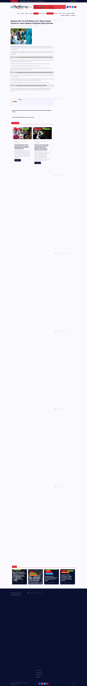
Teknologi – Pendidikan (65, 16)
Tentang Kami (39, 671)
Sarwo (14, 27)
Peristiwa (36, 14)
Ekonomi (56, 14)
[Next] (74, 568)
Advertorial (73, 16)
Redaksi (22, 14)
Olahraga (16, 573)
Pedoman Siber (39, 673)
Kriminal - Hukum (38, 130)
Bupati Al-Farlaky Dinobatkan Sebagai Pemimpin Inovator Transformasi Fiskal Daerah (50, 579)
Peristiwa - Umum (24, 27)
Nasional (31, 14)
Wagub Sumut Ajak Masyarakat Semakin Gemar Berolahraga (18, 580)
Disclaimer (38, 678)
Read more (18, 161)
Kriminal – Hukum (42, 14)
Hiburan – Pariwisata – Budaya (69, 14)
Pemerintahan (50, 14)
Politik (60, 14)
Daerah (26, 14)
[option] (19, 578)
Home (18, 14)
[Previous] (72, 568)
